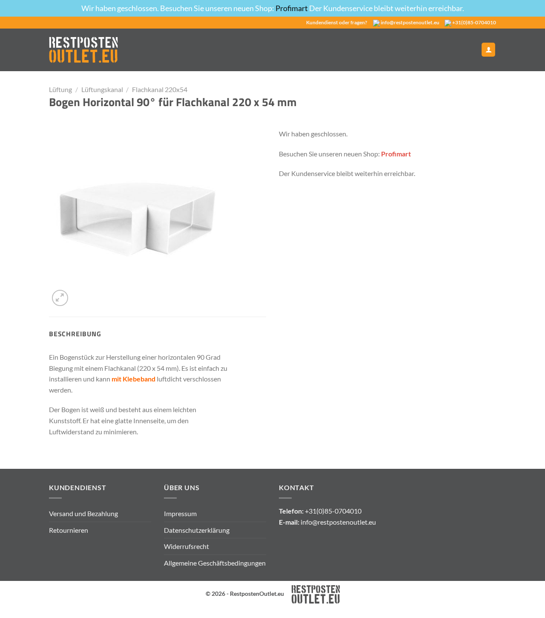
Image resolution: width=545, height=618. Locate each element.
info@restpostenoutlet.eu (410, 22)
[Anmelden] (488, 50)
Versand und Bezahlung (83, 513)
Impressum (180, 513)
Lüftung (60, 89)
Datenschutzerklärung (196, 530)
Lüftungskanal (102, 89)
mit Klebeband (133, 379)
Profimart (292, 8)
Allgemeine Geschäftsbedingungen (215, 563)
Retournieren (68, 530)
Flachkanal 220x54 (159, 89)
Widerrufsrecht (186, 546)
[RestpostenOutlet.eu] (83, 50)
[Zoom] (60, 298)
